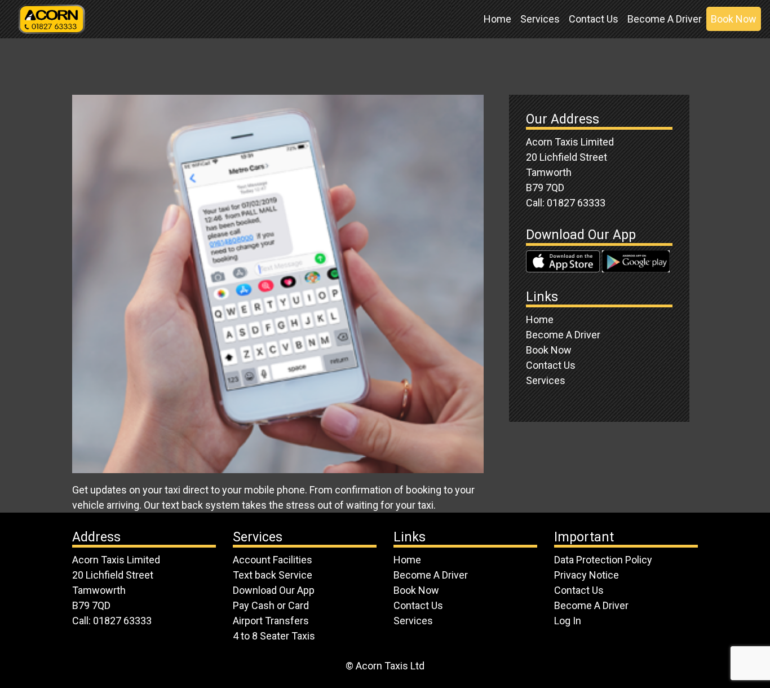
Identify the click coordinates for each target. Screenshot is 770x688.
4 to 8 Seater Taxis (274, 636)
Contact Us (593, 19)
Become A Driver (664, 19)
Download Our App (274, 590)
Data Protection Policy (603, 560)
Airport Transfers (271, 621)
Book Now (733, 19)
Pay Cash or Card (271, 605)
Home (497, 19)
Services (540, 19)
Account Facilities (272, 560)
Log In (567, 621)
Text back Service (272, 575)
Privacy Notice (586, 575)
